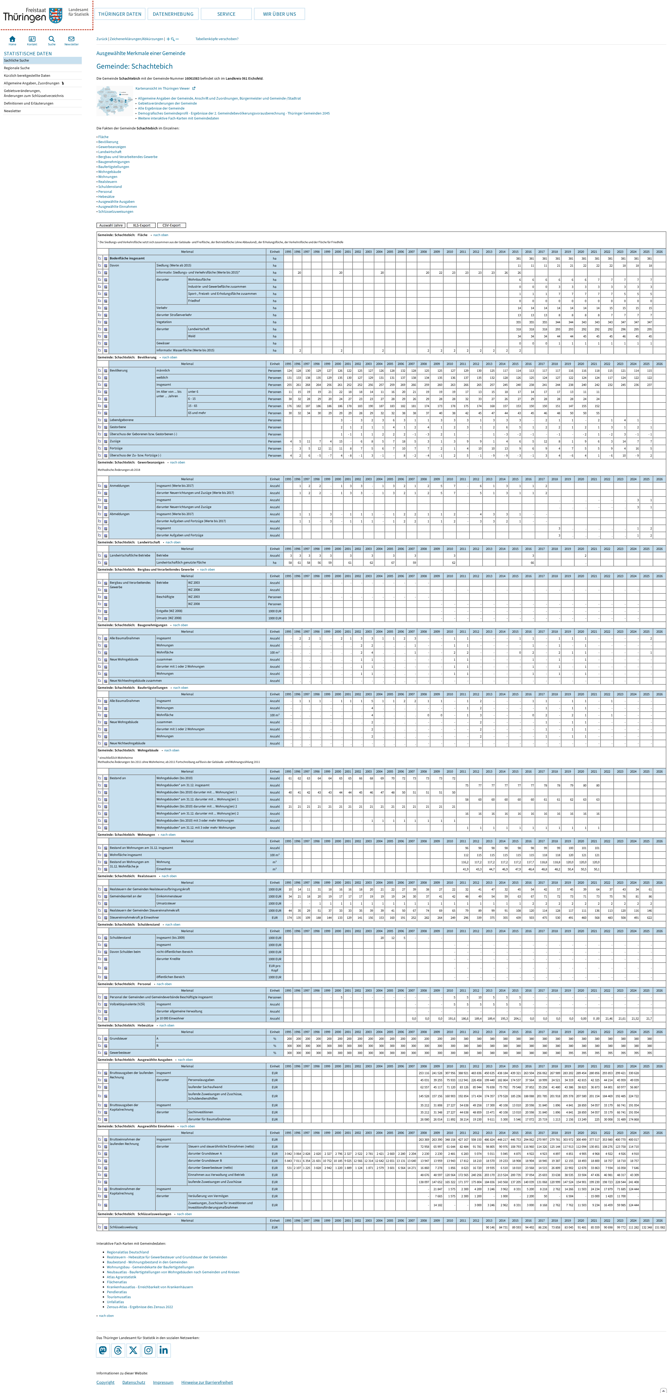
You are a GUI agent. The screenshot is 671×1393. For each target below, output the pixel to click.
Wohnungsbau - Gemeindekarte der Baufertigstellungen (150, 1267)
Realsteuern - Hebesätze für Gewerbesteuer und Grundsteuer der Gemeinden (167, 1257)
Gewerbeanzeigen (112, 146)
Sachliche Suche (16, 60)
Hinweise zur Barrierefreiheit (207, 1382)
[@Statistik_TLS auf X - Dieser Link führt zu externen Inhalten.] (134, 1350)
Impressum (163, 1382)
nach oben (160, 235)
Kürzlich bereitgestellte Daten (26, 75)
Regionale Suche (16, 67)
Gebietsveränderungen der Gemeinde (167, 103)
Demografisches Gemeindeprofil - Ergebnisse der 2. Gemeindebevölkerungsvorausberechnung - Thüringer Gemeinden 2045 (234, 113)
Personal (105, 191)
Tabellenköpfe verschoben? (217, 38)
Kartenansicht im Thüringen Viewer (164, 88)
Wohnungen (107, 176)
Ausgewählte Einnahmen (117, 206)
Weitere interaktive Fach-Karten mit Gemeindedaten (178, 118)
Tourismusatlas (119, 1296)
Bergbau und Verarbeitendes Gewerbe (128, 156)
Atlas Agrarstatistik (121, 1277)
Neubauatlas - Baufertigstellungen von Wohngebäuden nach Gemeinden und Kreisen (173, 1272)
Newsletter (12, 110)
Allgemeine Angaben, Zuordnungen (32, 83)
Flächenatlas (117, 1282)
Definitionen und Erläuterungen (28, 103)
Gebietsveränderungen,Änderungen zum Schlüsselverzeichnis (33, 93)
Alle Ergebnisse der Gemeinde (161, 108)
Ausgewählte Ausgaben (116, 201)
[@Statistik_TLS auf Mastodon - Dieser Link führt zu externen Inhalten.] (104, 1350)
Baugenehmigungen (114, 161)
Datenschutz (133, 1382)
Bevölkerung (108, 141)
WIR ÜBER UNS (275, 13)
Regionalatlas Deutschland (128, 1252)
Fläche (103, 136)
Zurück (101, 38)
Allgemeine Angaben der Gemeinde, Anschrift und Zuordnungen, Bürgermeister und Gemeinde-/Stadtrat (219, 98)
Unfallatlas (115, 1301)
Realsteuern (107, 181)
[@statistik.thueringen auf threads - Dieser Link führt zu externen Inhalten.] (119, 1350)
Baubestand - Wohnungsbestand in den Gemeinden (147, 1262)
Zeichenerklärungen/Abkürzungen (136, 38)
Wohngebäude (109, 171)
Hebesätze (106, 196)
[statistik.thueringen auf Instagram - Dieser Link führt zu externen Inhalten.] (149, 1350)
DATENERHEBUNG (170, 13)
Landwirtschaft (109, 151)
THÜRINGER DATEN (118, 13)
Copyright (105, 1382)
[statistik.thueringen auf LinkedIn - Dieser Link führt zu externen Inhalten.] (164, 1350)
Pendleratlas (117, 1292)
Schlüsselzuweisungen (115, 211)
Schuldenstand (110, 186)
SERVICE (218, 13)
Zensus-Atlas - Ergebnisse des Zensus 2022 (140, 1306)
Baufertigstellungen (113, 166)
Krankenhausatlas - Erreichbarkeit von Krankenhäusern (150, 1287)
